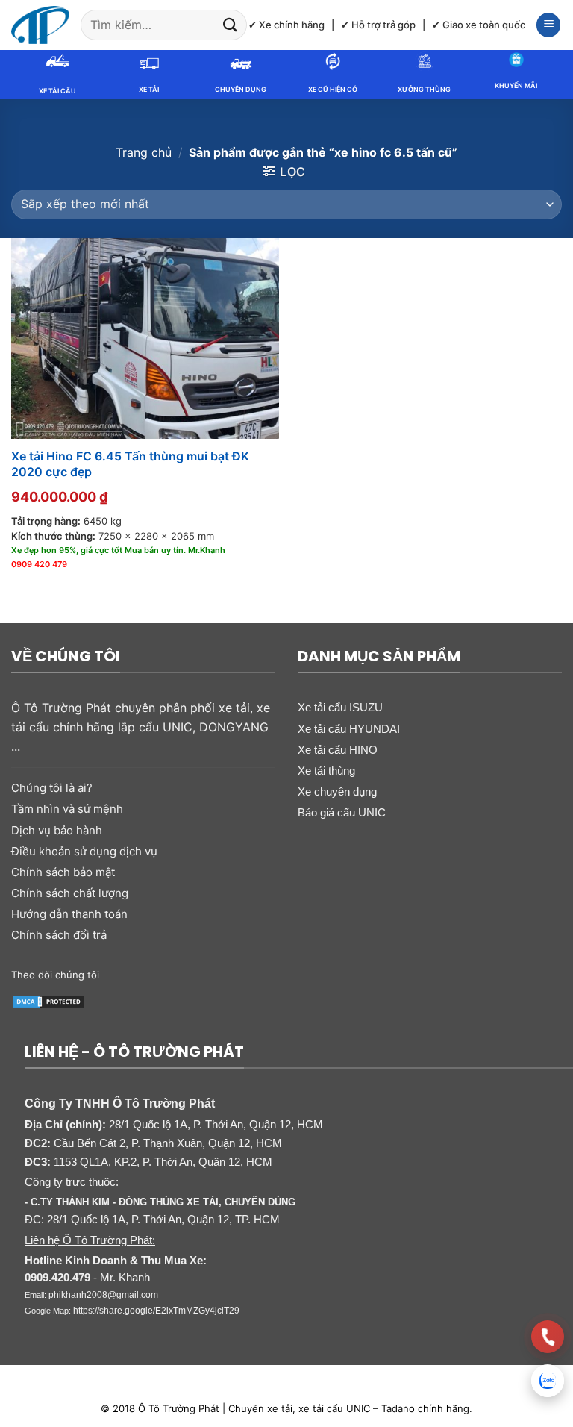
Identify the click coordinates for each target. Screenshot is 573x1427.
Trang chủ (144, 152)
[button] (548, 25)
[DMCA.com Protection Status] (48, 1001)
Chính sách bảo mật (63, 872)
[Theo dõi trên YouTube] (210, 974)
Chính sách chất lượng (69, 893)
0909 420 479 (39, 564)
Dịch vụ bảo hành (56, 830)
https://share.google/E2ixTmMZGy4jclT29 (156, 1310)
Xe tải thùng (326, 770)
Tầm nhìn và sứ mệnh (67, 809)
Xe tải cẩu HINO (338, 749)
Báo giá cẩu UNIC (342, 812)
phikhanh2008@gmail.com (103, 1295)
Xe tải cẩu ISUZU (340, 707)
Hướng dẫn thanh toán (69, 914)
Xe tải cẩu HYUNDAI (349, 728)
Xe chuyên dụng (337, 791)
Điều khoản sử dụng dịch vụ (84, 851)
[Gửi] (230, 25)
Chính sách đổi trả (59, 935)
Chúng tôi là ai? (52, 788)
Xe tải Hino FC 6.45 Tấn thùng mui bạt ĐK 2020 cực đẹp (130, 464)
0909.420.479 (57, 1278)
